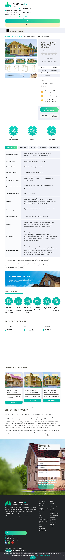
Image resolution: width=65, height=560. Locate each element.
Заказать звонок (32, 21)
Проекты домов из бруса (44, 509)
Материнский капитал (54, 516)
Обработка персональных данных (16, 550)
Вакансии (15, 548)
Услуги (52, 526)
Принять (33, 557)
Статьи (21, 548)
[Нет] (63, 556)
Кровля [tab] (33, 147)
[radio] (42, 54)
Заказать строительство (49, 109)
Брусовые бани (43, 521)
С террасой (44, 264)
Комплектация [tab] (11, 147)
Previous (3, 134)
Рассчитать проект (32, 25)
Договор (52, 512)
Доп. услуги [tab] (42, 147)
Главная (7, 36)
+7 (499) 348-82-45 (12, 540)
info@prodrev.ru (11, 10)
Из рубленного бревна (31, 264)
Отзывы (52, 524)
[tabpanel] (13, 134)
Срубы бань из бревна (43, 523)
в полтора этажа (10, 260)
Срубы (21, 267)
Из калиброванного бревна (14, 264)
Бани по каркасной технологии (42, 528)
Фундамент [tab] (23, 147)
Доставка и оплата (53, 507)
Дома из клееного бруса (43, 518)
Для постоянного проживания (27, 260)
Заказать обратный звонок (16, 533)
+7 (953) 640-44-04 (12, 538)
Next (62, 134)
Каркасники (42, 512)
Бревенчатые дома (43, 514)
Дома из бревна (16, 36)
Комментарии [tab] (54, 147)
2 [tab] (33, 143)
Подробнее (13, 402)
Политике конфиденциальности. (45, 555)
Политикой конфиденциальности (46, 484)
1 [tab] (31, 143)
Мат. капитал (54, 116)
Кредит (44, 115)
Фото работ (53, 522)
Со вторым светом (11, 267)
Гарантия (53, 510)
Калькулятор (54, 521)
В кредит (53, 519)
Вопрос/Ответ (54, 513)
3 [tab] (35, 407)
